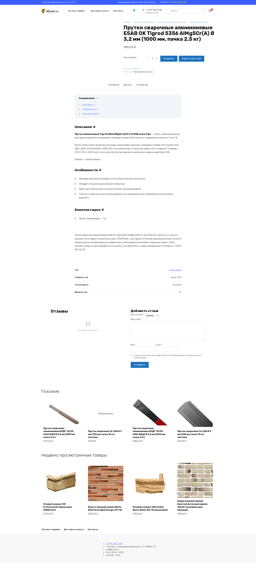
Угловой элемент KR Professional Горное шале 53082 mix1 (57, 507)
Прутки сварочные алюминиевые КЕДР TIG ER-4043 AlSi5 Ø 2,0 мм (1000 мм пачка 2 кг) (59, 432)
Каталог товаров (76, 11)
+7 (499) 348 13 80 (177, 2)
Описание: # (89, 105)
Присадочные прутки (199, 22)
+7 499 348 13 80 (153, 11)
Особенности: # (90, 109)
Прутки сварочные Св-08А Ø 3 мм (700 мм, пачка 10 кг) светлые (105, 434)
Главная (126, 22)
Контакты (118, 11)
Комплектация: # (91, 114)
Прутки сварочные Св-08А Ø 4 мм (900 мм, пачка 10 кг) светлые (194, 434)
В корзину (169, 58)
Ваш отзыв (136, 319)
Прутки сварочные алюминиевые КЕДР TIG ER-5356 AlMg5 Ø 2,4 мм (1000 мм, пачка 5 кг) (149, 432)
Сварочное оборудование (144, 22)
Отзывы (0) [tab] (142, 84)
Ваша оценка (137, 315)
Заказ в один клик (191, 58)
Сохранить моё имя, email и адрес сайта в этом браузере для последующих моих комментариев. (167, 356)
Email (159, 345)
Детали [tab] (128, 84)
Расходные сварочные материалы (172, 22)
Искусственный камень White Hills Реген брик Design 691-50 (105, 508)
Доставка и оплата (100, 11)
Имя (133, 345)
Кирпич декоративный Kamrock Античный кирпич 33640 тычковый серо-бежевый (192, 505)
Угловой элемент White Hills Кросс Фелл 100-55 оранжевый (150, 508)
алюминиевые (175, 270)
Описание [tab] (113, 84)
